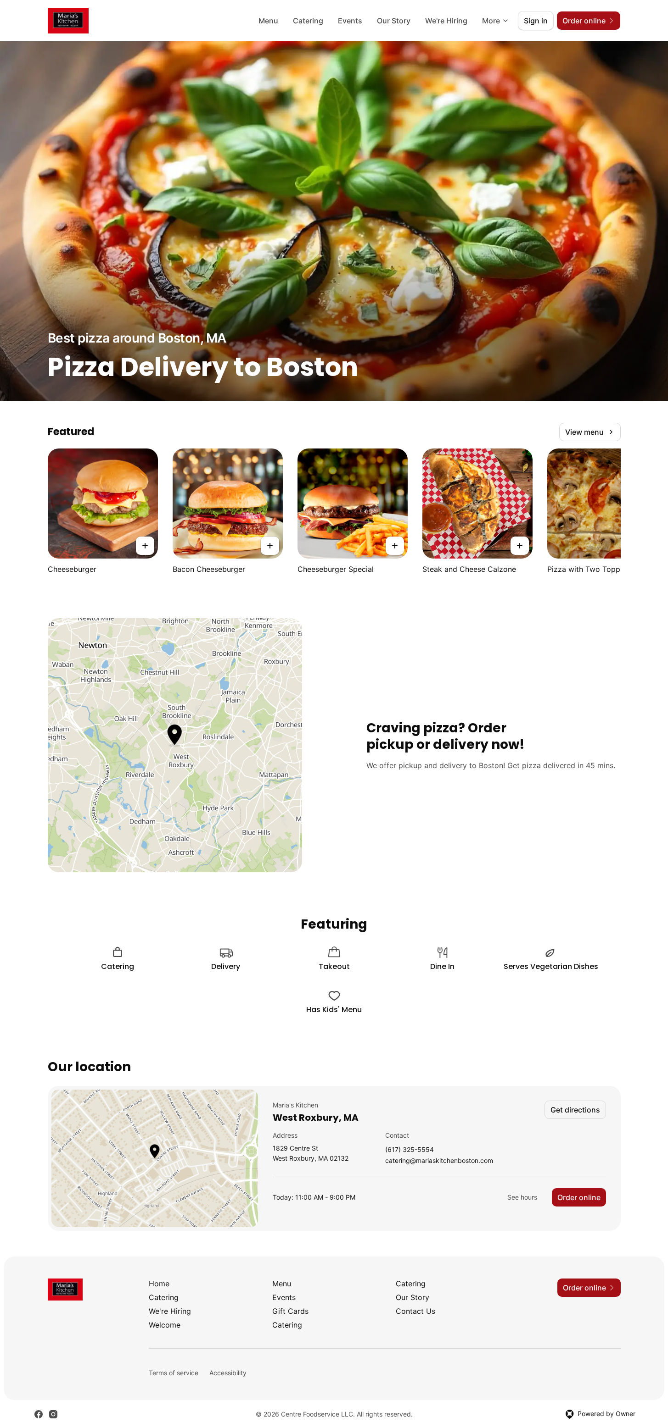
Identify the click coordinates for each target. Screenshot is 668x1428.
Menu (268, 20)
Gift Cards (290, 1311)
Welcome (164, 1324)
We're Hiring (446, 20)
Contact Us (415, 1311)
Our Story (393, 20)
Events (350, 20)
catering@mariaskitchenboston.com (439, 1161)
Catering (308, 20)
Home (159, 1283)
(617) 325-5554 (409, 1150)
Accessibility (228, 1373)
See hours (522, 1197)
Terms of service (173, 1373)
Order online (579, 1197)
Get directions (575, 1109)
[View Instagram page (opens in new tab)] (53, 1414)
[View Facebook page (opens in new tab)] (38, 1414)
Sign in (536, 20)
